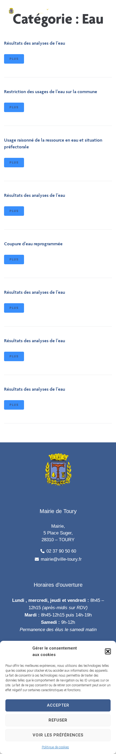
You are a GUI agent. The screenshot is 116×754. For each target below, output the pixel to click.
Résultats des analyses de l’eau (34, 43)
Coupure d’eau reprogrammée (33, 243)
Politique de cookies (55, 747)
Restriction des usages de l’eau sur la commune (50, 91)
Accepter (58, 705)
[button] (108, 651)
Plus (14, 59)
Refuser (58, 720)
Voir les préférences (58, 735)
